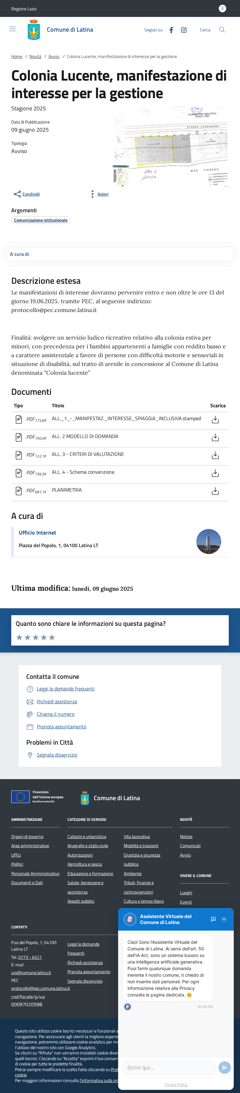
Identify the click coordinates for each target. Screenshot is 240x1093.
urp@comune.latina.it (31, 972)
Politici (17, 864)
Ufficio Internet (37, 532)
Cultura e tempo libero (144, 901)
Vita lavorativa (137, 836)
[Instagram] (181, 29)
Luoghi (186, 892)
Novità (35, 56)
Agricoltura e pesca (85, 864)
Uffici (16, 855)
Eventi (186, 902)
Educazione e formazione (90, 873)
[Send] (224, 1067)
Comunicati (190, 845)
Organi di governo (27, 836)
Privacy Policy (176, 1084)
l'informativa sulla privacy (103, 1080)
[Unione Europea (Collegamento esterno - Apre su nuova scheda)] (39, 798)
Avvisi (53, 56)
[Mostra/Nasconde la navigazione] (12, 29)
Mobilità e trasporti (141, 845)
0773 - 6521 (30, 957)
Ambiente (133, 873)
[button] (24, 8)
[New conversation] (213, 919)
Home (16, 56)
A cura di (19, 254)
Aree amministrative (30, 845)
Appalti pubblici (81, 901)
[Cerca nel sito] (222, 29)
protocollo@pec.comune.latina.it (40, 988)
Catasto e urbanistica (87, 836)
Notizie (186, 836)
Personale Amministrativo (35, 873)
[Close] (224, 919)
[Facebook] (168, 29)
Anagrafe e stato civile (88, 845)
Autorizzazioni (80, 855)
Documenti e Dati (27, 882)
